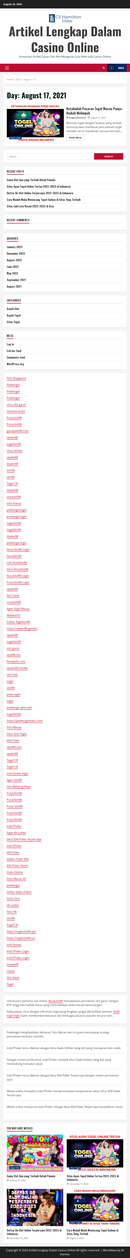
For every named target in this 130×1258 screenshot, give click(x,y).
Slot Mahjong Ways (19, 786)
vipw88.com (14, 747)
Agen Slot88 (14, 780)
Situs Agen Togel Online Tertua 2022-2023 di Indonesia (39, 186)
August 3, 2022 (77, 1238)
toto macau (14, 503)
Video (121, 68)
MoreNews (110, 1250)
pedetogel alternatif (19, 707)
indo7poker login (17, 773)
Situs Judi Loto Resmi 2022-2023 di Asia (30, 206)
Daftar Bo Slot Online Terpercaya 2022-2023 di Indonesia (40, 193)
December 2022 (16, 253)
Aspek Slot (13, 309)
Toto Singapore (16, 378)
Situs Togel (13, 322)
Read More (76, 138)
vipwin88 (12, 437)
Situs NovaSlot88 (17, 569)
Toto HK (12, 912)
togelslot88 (14, 444)
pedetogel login (17, 510)
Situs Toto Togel (17, 734)
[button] (7, 67)
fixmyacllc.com (16, 661)
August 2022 (14, 260)
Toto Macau (14, 727)
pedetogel (13, 885)
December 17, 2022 (79, 1183)
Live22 (11, 971)
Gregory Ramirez (77, 117)
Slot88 (11, 470)
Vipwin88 (12, 464)
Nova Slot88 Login (18, 549)
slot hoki (12, 674)
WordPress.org (15, 364)
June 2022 (13, 267)
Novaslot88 (55, 1001)
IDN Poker (13, 740)
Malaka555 (13, 615)
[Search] (104, 68)
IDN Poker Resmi (17, 865)
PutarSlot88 (14, 793)
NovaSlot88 (14, 556)
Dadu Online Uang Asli (90, 1060)
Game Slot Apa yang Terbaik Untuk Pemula (31, 180)
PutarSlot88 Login (18, 582)
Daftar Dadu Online (19, 892)
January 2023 (14, 247)
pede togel (13, 694)
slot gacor (13, 648)
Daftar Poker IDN (17, 859)
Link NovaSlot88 (17, 562)
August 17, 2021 (98, 117)
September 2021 (16, 280)
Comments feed (16, 357)
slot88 (11, 477)
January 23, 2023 (18, 1180)
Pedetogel (13, 385)
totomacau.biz (16, 411)
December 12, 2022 (19, 1238)
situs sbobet (15, 450)
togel (10, 681)
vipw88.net (13, 655)
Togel (10, 984)
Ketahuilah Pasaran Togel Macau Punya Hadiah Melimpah (35, 123)
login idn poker (16, 833)
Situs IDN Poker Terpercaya (24, 839)
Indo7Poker (14, 826)
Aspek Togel (15, 137)
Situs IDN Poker (60, 1075)
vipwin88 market (17, 668)
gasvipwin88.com (18, 431)
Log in (10, 344)
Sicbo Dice (13, 898)
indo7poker (14, 945)
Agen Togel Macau (18, 609)
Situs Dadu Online (61, 1048)
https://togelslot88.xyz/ (21, 931)
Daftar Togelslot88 (18, 622)
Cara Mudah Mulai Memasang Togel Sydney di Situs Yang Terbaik (44, 200)
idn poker (13, 905)
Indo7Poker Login (18, 951)
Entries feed (14, 351)
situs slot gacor (16, 404)
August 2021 (14, 286)
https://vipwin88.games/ (22, 628)
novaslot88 (14, 497)
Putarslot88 (14, 418)
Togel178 (12, 483)
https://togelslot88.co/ (21, 938)
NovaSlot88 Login (18, 576)
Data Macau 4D (16, 879)
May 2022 (12, 273)
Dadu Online (15, 872)
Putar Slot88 (15, 806)
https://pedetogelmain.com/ (25, 721)
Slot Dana (13, 595)
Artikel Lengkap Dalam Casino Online (65, 39)
